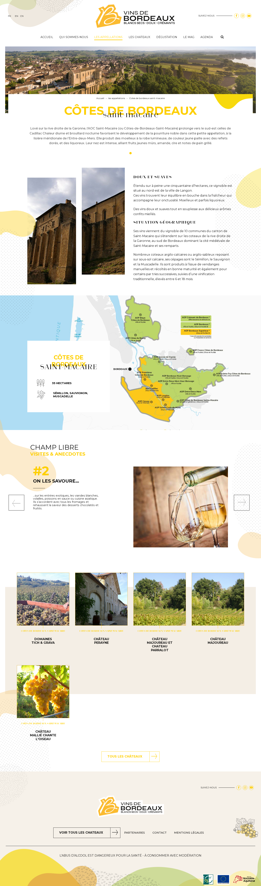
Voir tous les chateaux (81, 832)
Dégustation (166, 37)
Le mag (188, 37)
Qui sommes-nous (73, 37)
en (16, 16)
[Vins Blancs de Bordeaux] (135, 17)
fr (9, 16)
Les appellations (108, 37)
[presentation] (16, 502)
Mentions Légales (189, 832)
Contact (159, 832)
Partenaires (134, 832)
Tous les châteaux (124, 756)
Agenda (206, 37)
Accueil (47, 37)
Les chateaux (139, 37)
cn (22, 16)
